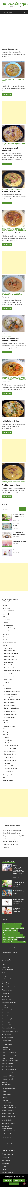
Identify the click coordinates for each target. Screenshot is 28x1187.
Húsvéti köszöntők (9, 677)
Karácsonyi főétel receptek (12, 699)
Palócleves (6, 382)
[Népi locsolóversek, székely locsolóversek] (7, 533)
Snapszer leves (7, 83)
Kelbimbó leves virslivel (10, 421)
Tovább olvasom (6, 94)
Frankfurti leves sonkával (11, 485)
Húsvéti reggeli (8, 662)
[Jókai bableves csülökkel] (14, 218)
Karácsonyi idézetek (10, 711)
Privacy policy (14, 1184)
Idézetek (13, 928)
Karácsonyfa (7, 688)
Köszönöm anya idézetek (10, 844)
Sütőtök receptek (6, 935)
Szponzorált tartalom (9, 760)
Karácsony (21, 335)
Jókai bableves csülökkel (11, 233)
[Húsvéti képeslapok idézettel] (7, 524)
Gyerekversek (17, 926)
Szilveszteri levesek (17, 189)
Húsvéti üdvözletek (18, 550)
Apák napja (6, 614)
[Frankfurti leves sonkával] (14, 471)
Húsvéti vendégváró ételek (12, 670)
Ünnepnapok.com (7, 1154)
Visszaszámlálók (8, 780)
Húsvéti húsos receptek (11, 653)
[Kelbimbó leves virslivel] (14, 408)
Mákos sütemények (7, 932)
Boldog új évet (8, 740)
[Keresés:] (14, 509)
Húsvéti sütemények (10, 668)
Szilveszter (4, 79)
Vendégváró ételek (19, 937)
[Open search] (24, 12)
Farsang (4, 143)
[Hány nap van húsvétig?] (7, 541)
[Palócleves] (14, 367)
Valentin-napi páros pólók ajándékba (18, 900)
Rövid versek (16, 932)
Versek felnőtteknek (12, 939)
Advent (5, 605)
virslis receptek (6, 941)
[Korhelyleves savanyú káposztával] (14, 133)
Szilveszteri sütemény (11, 754)
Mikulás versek (8, 723)
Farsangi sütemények (10, 628)
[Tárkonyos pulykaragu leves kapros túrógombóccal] (14, 323)
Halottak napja (7, 640)
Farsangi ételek (10, 143)
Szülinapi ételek (8, 766)
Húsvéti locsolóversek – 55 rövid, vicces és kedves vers (19, 516)
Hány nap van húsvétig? (19, 541)
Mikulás (5, 720)
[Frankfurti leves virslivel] (14, 179)
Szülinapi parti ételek (10, 768)
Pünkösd (5, 734)
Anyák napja (6, 608)
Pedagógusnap (7, 732)
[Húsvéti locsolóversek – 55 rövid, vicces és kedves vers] (7, 515)
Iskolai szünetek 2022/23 (10, 841)
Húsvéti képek (8, 674)
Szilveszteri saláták (10, 751)
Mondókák (15, 930)
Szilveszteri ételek (12, 79)
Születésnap (6, 763)
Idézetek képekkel (7, 1172)
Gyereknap (6, 634)
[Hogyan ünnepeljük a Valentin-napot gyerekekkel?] (7, 908)
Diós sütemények (17, 923)
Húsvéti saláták (9, 665)
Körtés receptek (20, 928)
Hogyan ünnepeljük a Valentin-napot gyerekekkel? (18, 909)
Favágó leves (6, 297)
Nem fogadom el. (19, 1180)
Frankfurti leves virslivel (11, 191)
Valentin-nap (7, 778)
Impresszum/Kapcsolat (9, 948)
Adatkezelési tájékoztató (9, 952)
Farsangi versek (8, 631)
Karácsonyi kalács (9, 702)
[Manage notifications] (24, 1183)
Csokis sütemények (7, 923)
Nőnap (5, 729)
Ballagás (5, 617)
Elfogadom (8, 1180)
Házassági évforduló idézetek (11, 833)
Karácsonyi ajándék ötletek (12, 691)
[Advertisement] (14, 31)
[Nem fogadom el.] (26, 1180)
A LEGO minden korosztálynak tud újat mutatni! (19, 892)
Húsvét (5, 645)
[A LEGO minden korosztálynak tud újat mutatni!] (7, 890)
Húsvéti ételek (5, 229)
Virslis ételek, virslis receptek (18, 941)
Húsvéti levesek (6, 144)
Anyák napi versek (9, 611)
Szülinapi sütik (8, 771)
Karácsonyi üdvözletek (10, 714)
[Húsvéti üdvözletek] (7, 550)
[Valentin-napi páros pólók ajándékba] (7, 900)
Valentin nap (6, 1160)
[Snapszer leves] (14, 69)
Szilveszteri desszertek (11, 745)
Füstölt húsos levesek (7, 926)
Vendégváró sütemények (8, 937)
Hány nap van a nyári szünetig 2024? (13, 836)
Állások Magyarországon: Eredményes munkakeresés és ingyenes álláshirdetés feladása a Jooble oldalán (19, 870)
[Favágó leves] (14, 283)
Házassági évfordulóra (9, 643)
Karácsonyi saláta (9, 705)
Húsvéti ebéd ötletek (20, 143)
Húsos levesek (6, 928)
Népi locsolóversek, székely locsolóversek (19, 533)
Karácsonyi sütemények (11, 708)
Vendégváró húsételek (17, 935)
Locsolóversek (8, 679)
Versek (4, 939)
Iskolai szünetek (7, 683)
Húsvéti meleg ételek (12, 483)
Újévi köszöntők (8, 757)
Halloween (6, 637)
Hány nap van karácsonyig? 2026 (12, 830)
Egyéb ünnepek (7, 620)
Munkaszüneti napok (9, 726)
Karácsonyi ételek (6, 336)
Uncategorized (7, 775)
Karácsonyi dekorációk (10, 694)
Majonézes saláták (7, 930)
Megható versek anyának (10, 839)
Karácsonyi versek (9, 717)
